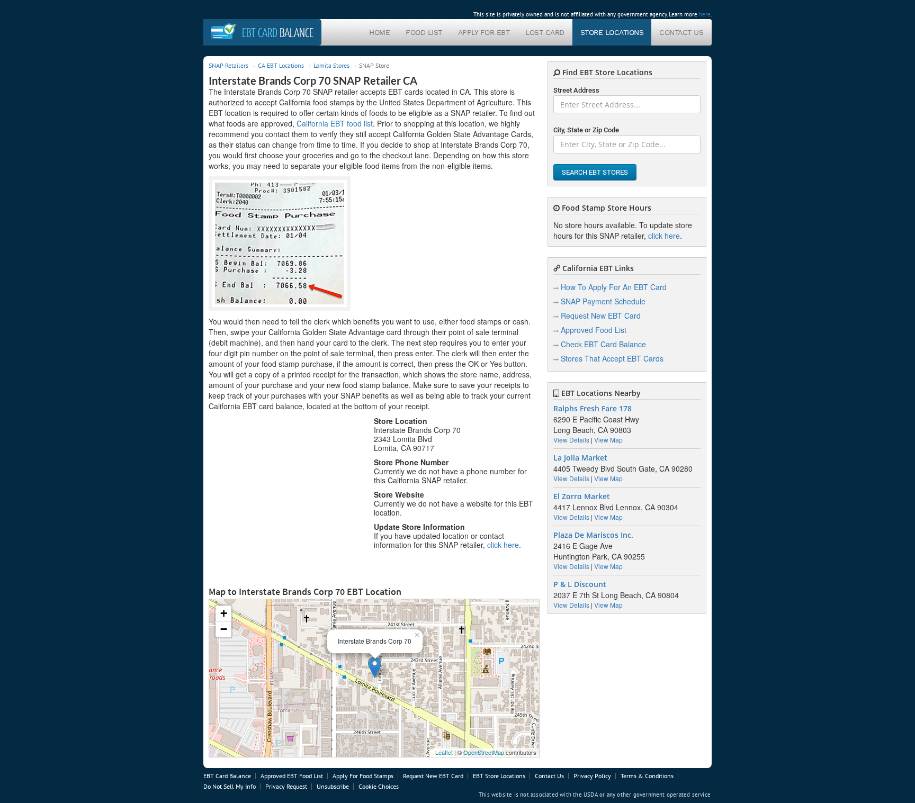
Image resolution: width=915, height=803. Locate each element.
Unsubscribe (333, 786)
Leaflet (444, 752)
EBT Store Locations (499, 776)
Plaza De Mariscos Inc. (593, 535)
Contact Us (681, 32)
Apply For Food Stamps (363, 776)
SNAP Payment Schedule (603, 301)
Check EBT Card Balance (603, 344)
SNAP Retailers (228, 65)
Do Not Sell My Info (229, 786)
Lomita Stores (331, 65)
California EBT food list (335, 123)
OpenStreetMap (483, 752)
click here (503, 544)
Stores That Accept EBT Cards (612, 358)
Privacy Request (286, 786)
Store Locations (612, 32)
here (705, 14)
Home (379, 32)
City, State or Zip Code (586, 130)
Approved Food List (593, 329)
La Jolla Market (580, 458)
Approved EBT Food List (292, 776)
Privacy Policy (592, 776)
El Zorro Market (581, 496)
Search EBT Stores (595, 172)
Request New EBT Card (601, 315)
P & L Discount (579, 584)
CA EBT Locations (281, 65)
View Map (608, 439)
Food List (424, 32)
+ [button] (223, 613)
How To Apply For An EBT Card (614, 287)
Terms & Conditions (647, 776)
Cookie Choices (378, 786)
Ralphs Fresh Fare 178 (592, 408)
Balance (277, 32)
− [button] (223, 629)
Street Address (576, 90)
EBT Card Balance (227, 776)
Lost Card (544, 32)
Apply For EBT (484, 32)
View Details (571, 439)
